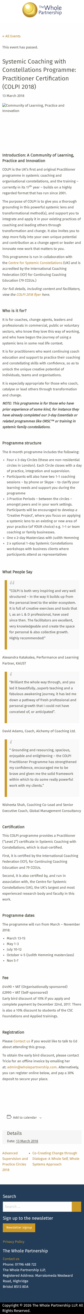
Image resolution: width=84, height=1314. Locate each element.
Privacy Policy (13, 1242)
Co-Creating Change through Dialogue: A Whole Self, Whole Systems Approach (55, 1159)
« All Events (11, 36)
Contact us (22, 1041)
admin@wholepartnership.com (32, 1067)
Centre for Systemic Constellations (35, 263)
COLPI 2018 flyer (28, 294)
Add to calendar (25, 1117)
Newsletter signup (19, 1227)
